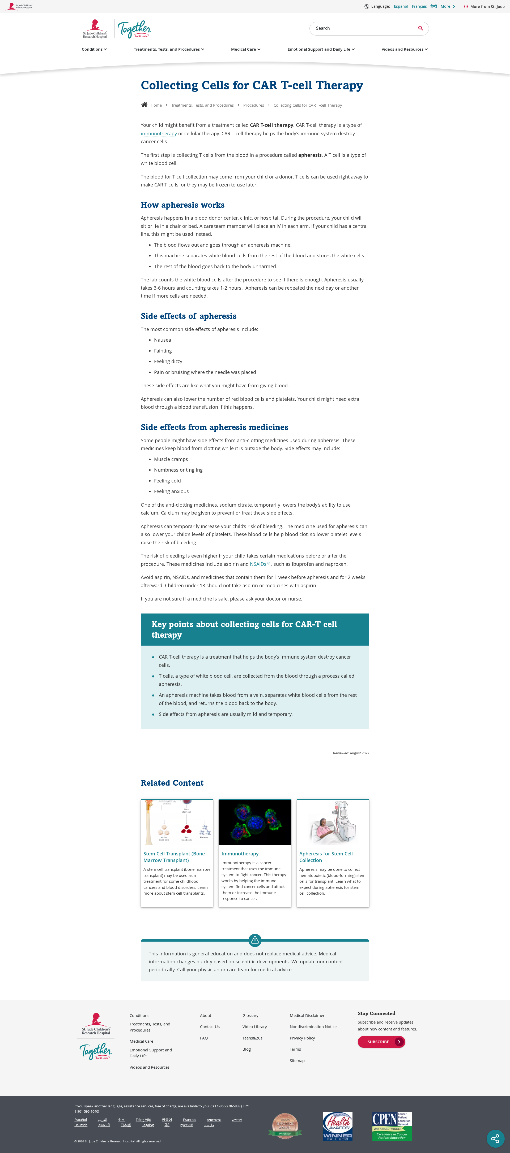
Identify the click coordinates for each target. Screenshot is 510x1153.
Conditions (92, 49)
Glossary (250, 1015)
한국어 (167, 1119)
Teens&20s (252, 1038)
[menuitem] (381, 1041)
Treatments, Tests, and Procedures (167, 49)
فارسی (209, 1125)
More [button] (445, 6)
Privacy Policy (302, 1038)
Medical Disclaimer (307, 1015)
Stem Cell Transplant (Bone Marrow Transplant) (174, 856)
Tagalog (148, 1125)
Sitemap (297, 1060)
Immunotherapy (240, 853)
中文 (121, 1119)
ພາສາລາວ (214, 1119)
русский (186, 1125)
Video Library (255, 1026)
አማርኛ (237, 1119)
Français (419, 6)
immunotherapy (159, 133)
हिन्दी (434, 6)
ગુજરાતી (104, 1125)
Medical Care (243, 49)
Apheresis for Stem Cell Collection (326, 856)
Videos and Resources (402, 49)
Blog (247, 1049)
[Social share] (496, 1139)
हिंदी (166, 1125)
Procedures (253, 105)
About (205, 1015)
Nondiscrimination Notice (313, 1026)
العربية (102, 1119)
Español (401, 6)
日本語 (126, 1125)
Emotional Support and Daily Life (319, 49)
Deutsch (80, 1125)
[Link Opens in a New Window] (283, 1126)
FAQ (204, 1038)
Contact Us (210, 1026)
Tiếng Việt (143, 1119)
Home (156, 105)
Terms (295, 1049)
